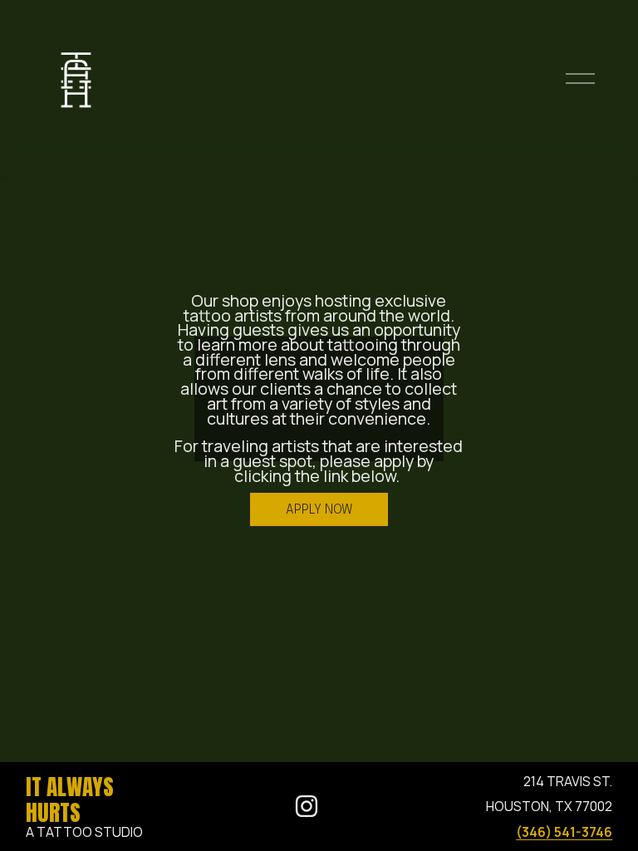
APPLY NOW (319, 510)
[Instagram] (306, 806)
